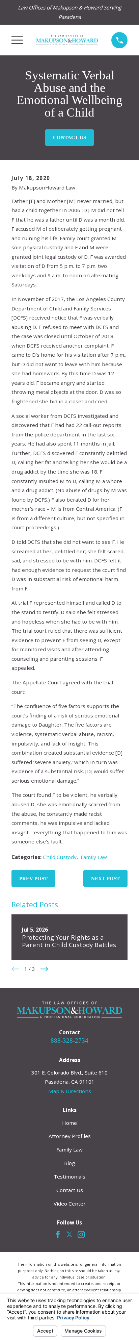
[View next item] (44, 969)
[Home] (67, 40)
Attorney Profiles (70, 1136)
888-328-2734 (69, 1040)
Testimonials (69, 1176)
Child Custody (60, 857)
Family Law (94, 857)
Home (69, 1122)
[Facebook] (57, 1234)
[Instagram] (81, 1234)
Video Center (70, 1203)
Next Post (105, 878)
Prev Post (33, 878)
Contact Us (69, 137)
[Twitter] (69, 1234)
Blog (69, 1163)
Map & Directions (69, 1091)
